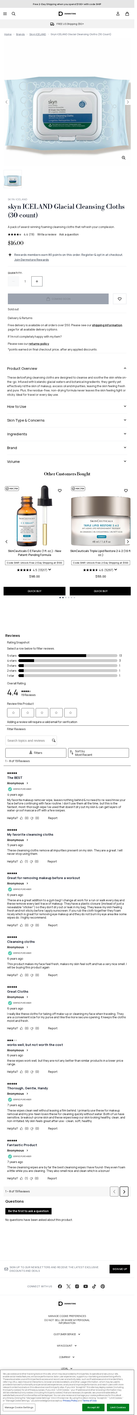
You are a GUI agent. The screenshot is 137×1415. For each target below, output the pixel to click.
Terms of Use (89, 1400)
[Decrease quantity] (13, 281)
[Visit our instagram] (77, 1286)
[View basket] (127, 13)
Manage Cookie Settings (19, 1407)
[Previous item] (6, 541)
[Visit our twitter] (68, 1286)
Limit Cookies (118, 1407)
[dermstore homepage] (67, 14)
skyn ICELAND (37, 34)
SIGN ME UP (120, 1269)
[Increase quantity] (36, 281)
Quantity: (15, 273)
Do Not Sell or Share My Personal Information (67, 1321)
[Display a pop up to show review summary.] (50, 570)
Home (8, 34)
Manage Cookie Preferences (67, 1316)
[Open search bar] (13, 13)
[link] (118, 13)
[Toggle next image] (128, 102)
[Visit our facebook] (60, 1286)
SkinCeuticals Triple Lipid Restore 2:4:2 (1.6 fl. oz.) (100, 553)
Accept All (93, 1407)
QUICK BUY (34, 591)
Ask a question (69, 234)
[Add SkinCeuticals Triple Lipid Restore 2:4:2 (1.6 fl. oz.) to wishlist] (126, 490)
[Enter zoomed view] (123, 157)
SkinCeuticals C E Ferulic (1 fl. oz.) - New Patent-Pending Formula (34, 553)
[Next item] (128, 541)
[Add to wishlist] (119, 299)
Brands (20, 34)
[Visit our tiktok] (94, 1286)
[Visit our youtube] (85, 1286)
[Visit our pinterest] (102, 1286)
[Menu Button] (4, 13)
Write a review (46, 234)
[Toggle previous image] (6, 102)
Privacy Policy (70, 1400)
